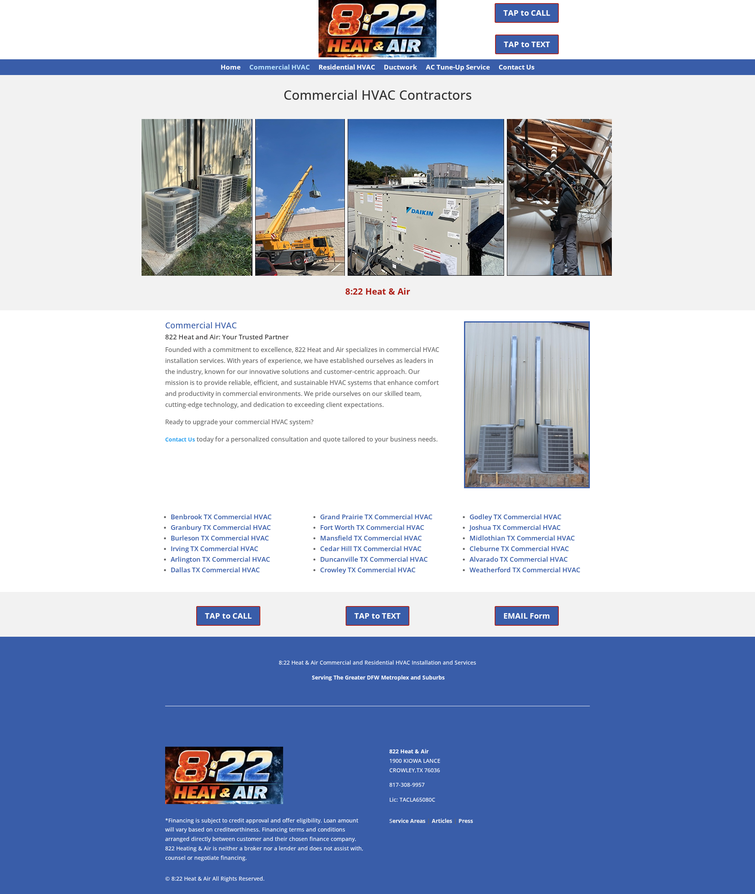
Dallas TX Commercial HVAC (215, 569)
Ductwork (400, 67)
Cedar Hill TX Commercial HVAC (371, 548)
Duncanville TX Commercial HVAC (374, 559)
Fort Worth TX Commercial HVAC (372, 527)
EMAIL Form (526, 615)
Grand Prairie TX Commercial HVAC (376, 516)
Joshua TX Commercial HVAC (515, 527)
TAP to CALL (526, 12)
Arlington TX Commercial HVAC (220, 559)
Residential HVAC (347, 67)
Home (231, 67)
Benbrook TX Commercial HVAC (221, 516)
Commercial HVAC (279, 67)
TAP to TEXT (527, 44)
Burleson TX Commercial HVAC (220, 537)
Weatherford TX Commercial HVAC (525, 569)
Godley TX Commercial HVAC (516, 516)
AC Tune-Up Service (458, 67)
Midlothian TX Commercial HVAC (522, 537)
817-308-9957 (407, 784)
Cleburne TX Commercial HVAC (519, 548)
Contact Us (516, 67)
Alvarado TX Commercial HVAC (519, 559)
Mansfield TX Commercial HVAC (371, 537)
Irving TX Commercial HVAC (214, 548)
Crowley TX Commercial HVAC (368, 569)
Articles (442, 820)
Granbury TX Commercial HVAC (221, 527)
